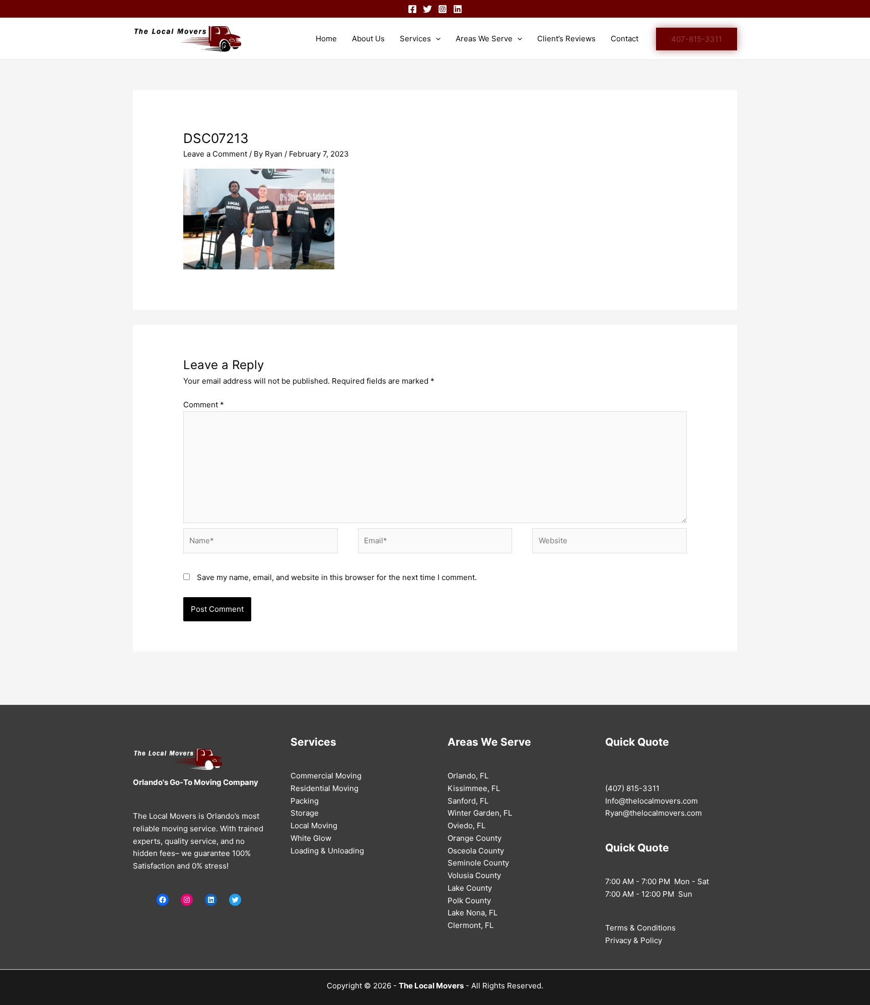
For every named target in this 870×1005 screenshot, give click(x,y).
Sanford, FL (468, 801)
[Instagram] (442, 9)
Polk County (469, 900)
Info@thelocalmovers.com (651, 801)
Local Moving (314, 825)
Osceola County (476, 850)
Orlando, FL (468, 775)
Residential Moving (324, 788)
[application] (436, 38)
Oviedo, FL (466, 825)
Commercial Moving (326, 775)
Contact (624, 38)
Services (415, 38)
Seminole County (478, 863)
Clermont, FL (470, 925)
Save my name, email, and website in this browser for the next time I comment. (337, 577)
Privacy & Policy (633, 940)
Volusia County (474, 875)
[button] (696, 39)
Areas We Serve (484, 38)
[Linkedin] (457, 9)
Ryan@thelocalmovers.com (653, 813)
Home (326, 38)
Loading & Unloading (327, 850)
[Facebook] (412, 9)
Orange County (474, 838)
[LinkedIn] (211, 900)
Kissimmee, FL (474, 788)
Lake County (470, 888)
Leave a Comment (215, 154)
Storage (305, 813)
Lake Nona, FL (472, 912)
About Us (368, 38)
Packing (305, 801)
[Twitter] (427, 9)
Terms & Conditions (640, 927)
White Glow (311, 838)
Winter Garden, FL (480, 813)
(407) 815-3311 (632, 788)
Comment (203, 404)
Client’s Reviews (566, 38)
